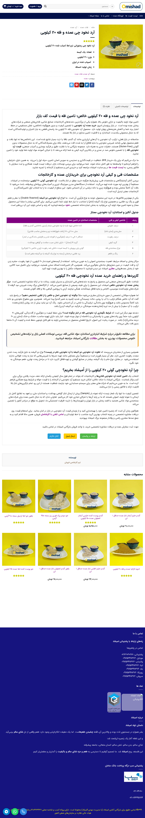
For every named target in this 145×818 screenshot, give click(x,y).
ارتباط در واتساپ (88, 436)
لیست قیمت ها (131, 16)
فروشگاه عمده (118, 16)
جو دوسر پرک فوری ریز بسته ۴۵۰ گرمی (54, 517)
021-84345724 (136, 797)
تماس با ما (105, 16)
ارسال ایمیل (70, 436)
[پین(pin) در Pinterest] (76, 85)
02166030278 (127, 654)
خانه (141, 16)
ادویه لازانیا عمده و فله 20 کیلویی (126, 569)
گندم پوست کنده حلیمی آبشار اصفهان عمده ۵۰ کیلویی (90, 517)
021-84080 (138, 791)
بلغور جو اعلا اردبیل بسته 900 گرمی (19, 516)
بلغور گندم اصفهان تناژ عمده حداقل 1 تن (54, 570)
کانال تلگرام (54, 436)
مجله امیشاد (94, 16)
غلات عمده (84, 27)
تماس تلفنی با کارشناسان (52, 414)
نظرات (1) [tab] (106, 106)
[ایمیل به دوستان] (81, 85)
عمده (86, 78)
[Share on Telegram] (71, 85)
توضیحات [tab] (137, 106)
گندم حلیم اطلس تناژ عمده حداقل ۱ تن (90, 570)
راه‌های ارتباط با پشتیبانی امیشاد (128, 641)
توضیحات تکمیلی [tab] (121, 106)
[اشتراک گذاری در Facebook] (92, 85)
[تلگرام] (6, 811)
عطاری (112, 268)
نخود (67, 205)
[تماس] (23, 811)
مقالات (93, 338)
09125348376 (129, 658)
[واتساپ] (14, 811)
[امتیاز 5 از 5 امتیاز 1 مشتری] (48, 41)
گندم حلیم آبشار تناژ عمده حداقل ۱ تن (126, 517)
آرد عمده (73, 27)
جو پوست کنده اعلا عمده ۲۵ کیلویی (18, 569)
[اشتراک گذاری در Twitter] (87, 85)
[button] (13, 6)
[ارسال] (45, 6)
